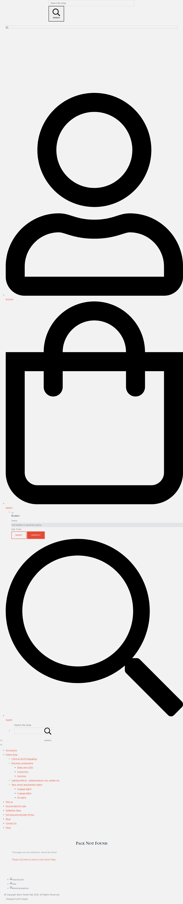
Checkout (36, 535)
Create (24, 899)
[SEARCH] (47, 731)
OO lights (21, 797)
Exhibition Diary (13, 810)
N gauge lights (24, 789)
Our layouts (11, 750)
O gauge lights (24, 793)
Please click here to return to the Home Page (34, 859)
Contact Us (11, 823)
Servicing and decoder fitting (20, 814)
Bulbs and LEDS (25, 767)
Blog (8, 819)
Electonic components (22, 763)
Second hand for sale (16, 806)
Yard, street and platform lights (26, 784)
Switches (21, 776)
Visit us (9, 802)
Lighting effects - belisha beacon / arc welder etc (35, 780)
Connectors (22, 771)
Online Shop (11, 754)
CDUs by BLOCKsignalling (24, 759)
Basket (18, 535)
